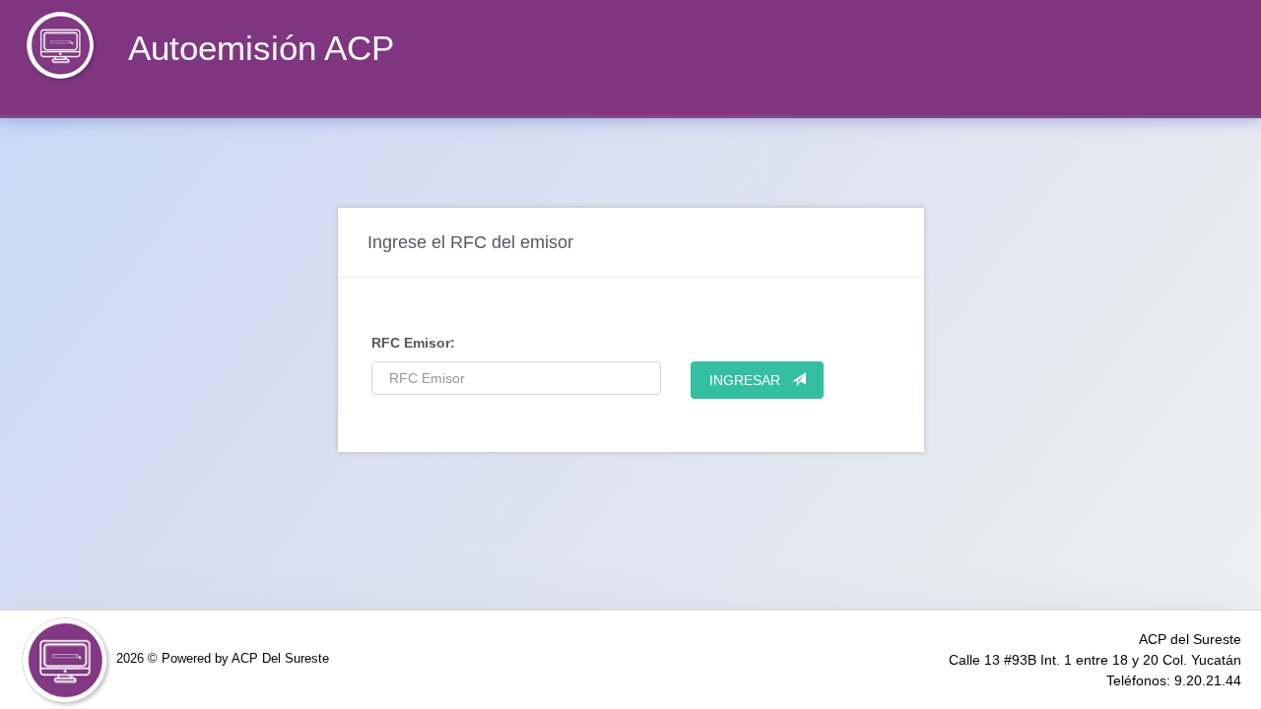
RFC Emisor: (413, 343)
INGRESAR (750, 380)
